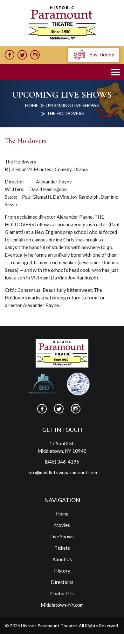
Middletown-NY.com (62, 605)
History (62, 570)
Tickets (62, 548)
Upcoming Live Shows (72, 105)
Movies (62, 525)
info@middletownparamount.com (62, 472)
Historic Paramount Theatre (49, 625)
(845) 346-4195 (62, 461)
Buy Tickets (101, 54)
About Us (62, 559)
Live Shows (62, 536)
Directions (62, 582)
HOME (31, 105)
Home (62, 513)
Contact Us (62, 593)
